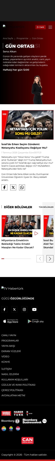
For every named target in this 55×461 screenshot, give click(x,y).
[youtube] (34, 309)
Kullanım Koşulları (14, 379)
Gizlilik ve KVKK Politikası (18, 384)
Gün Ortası (37, 38)
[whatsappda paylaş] (22, 187)
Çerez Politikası (12, 390)
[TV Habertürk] (14, 27)
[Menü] (50, 27)
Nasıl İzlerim (10, 374)
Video (5, 356)
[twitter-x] (14, 309)
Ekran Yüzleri (11, 351)
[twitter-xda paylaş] (13, 187)
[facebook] (4, 309)
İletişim (6, 369)
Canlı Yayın (8, 335)
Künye (5, 361)
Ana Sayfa (8, 38)
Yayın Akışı (8, 346)
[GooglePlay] (35, 321)
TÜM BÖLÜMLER (46, 207)
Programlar (23, 38)
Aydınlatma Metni (13, 395)
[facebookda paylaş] (4, 187)
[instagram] (24, 309)
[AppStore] (10, 321)
